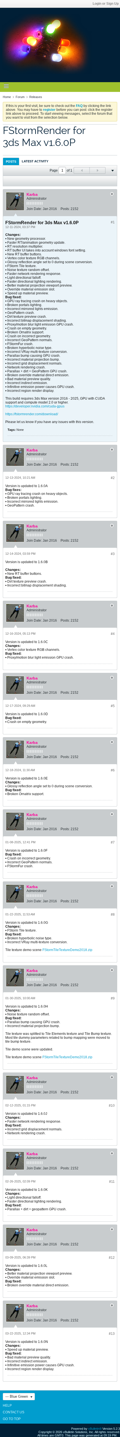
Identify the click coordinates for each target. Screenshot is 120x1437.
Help (7, 1405)
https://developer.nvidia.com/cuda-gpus (34, 406)
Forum (20, 97)
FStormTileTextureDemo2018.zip (67, 950)
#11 (112, 1182)
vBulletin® (95, 1428)
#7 (113, 842)
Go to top (12, 1419)
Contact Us (13, 1412)
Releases (35, 97)
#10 (112, 1106)
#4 (113, 634)
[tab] (11, 161)
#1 (113, 222)
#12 (112, 1258)
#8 (113, 915)
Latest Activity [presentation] (35, 161)
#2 (113, 478)
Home (7, 97)
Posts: (65, 209)
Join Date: (34, 209)
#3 (113, 554)
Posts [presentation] (11, 161)
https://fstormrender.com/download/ (31, 414)
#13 (112, 1334)
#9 (113, 998)
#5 (113, 706)
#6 (113, 770)
